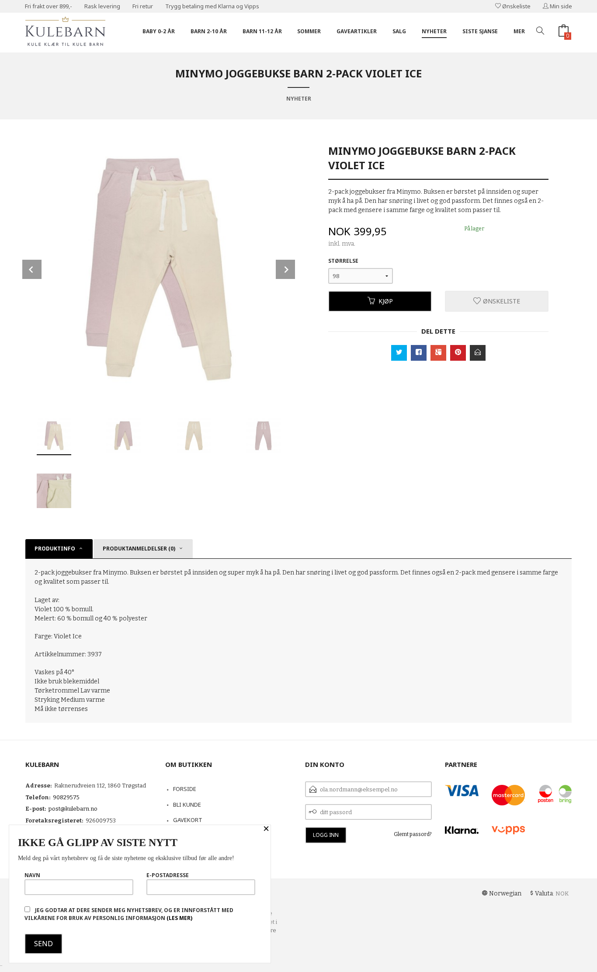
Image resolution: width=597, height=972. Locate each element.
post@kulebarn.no (73, 808)
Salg (399, 31)
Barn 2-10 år (209, 31)
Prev (32, 269)
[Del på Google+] (438, 353)
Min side (560, 6)
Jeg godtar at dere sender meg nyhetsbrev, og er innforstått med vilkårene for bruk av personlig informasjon (128, 914)
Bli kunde (187, 804)
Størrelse (343, 261)
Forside (184, 789)
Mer (519, 31)
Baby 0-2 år (158, 31)
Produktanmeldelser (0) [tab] (139, 548)
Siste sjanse (480, 31)
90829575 (66, 797)
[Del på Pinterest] (458, 353)
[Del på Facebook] (419, 353)
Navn (32, 875)
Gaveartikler (357, 31)
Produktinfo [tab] (55, 548)
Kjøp (385, 301)
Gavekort (187, 820)
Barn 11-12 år (262, 31)
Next (285, 269)
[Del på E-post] (478, 353)
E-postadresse (167, 875)
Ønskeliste (516, 6)
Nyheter (434, 31)
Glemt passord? (413, 834)
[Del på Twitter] (399, 353)
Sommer (309, 31)
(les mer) (179, 918)
